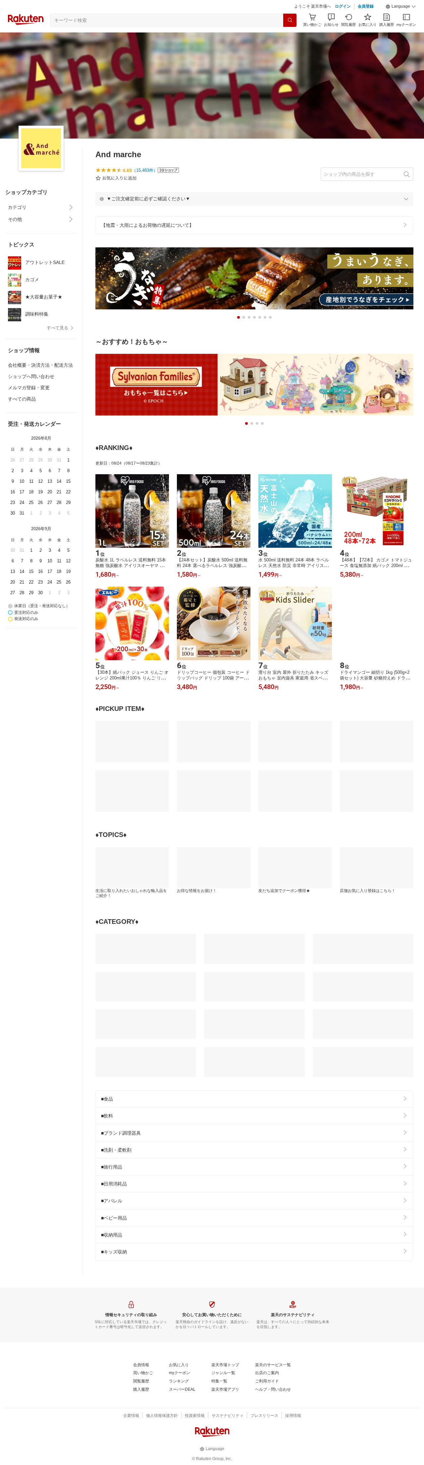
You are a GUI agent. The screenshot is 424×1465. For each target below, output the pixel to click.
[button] (401, 7)
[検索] (289, 20)
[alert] (254, 199)
